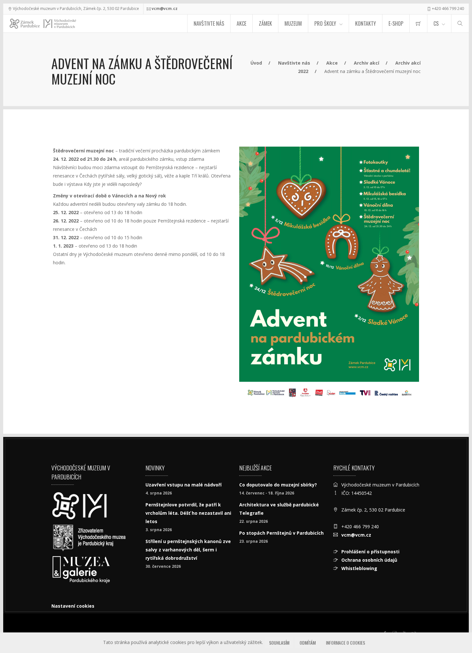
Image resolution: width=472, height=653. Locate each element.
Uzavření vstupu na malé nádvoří (183, 485)
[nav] (454, 629)
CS (436, 23)
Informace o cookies (345, 642)
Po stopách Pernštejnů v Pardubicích (281, 533)
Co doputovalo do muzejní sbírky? (278, 485)
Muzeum (293, 23)
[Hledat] (460, 23)
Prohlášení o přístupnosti (370, 552)
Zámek (265, 23)
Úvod (256, 63)
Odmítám (308, 642)
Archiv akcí (366, 63)
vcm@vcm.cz (165, 8)
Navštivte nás (209, 23)
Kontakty (365, 23)
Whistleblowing (359, 568)
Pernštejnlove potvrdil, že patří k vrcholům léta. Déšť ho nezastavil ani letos (188, 513)
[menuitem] (418, 23)
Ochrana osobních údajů (369, 560)
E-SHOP (396, 23)
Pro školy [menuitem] (325, 23)
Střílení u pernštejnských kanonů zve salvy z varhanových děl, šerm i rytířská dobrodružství (188, 549)
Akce (241, 23)
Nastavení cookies (72, 606)
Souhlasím (279, 642)
